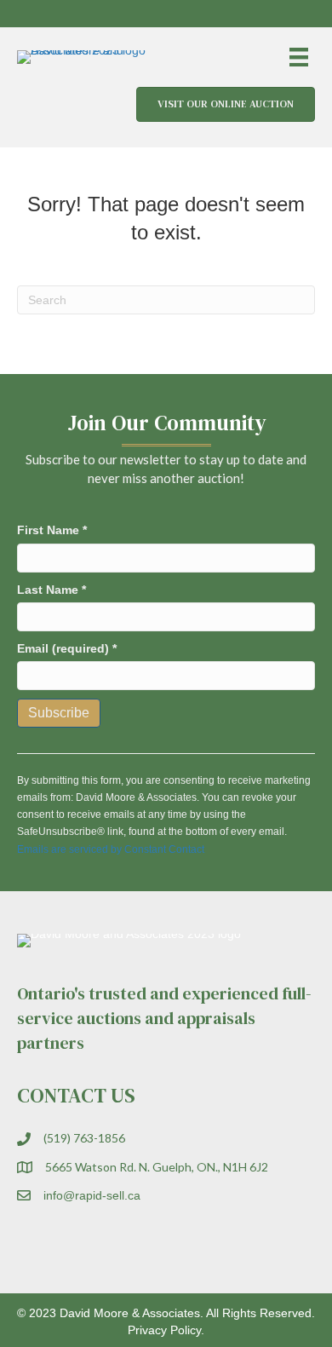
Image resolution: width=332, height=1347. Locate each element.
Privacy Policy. (166, 1330)
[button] (255, 13)
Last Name (51, 589)
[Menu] (299, 57)
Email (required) (67, 648)
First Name (52, 530)
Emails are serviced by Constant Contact (110, 849)
